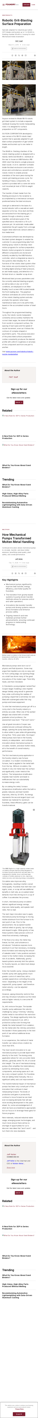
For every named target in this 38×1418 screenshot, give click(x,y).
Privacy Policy (19, 1409)
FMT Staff (19, 41)
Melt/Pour (5, 529)
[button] (3, 4)
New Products (7, 15)
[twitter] (19, 55)
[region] (19, 1410)
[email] (26, 55)
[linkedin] (16, 55)
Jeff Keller (19, 559)
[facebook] (12, 55)
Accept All (19, 1414)
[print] (35, 55)
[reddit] (22, 55)
